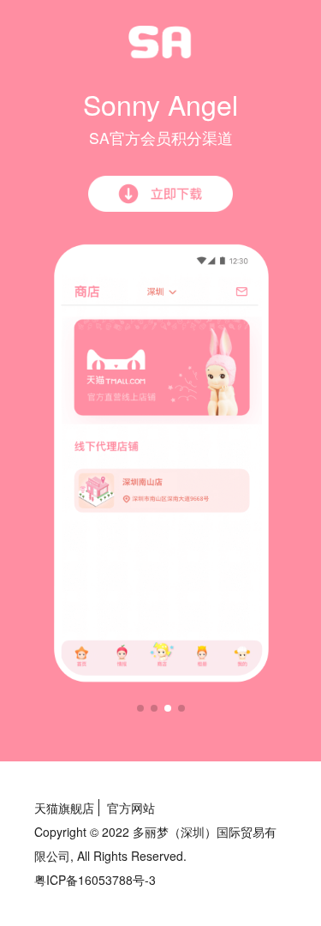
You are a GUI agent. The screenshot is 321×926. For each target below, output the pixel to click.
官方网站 (131, 807)
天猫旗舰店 (64, 807)
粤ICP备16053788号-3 (95, 879)
